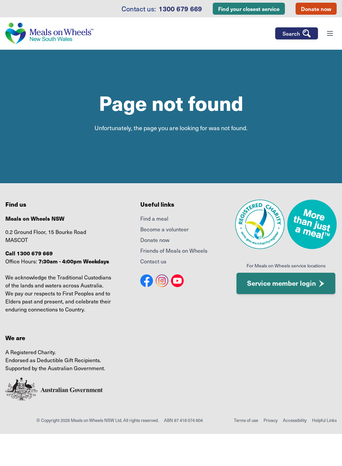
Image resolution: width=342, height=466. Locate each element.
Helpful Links (324, 420)
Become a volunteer (164, 229)
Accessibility (295, 420)
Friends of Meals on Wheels (173, 250)
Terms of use (246, 420)
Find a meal (154, 218)
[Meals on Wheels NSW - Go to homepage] (49, 33)
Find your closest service (249, 9)
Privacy (271, 420)
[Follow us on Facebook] (146, 280)
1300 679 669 (180, 8)
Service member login (281, 283)
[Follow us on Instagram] (162, 280)
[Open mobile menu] (330, 33)
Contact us (153, 261)
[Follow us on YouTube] (177, 280)
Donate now (316, 9)
